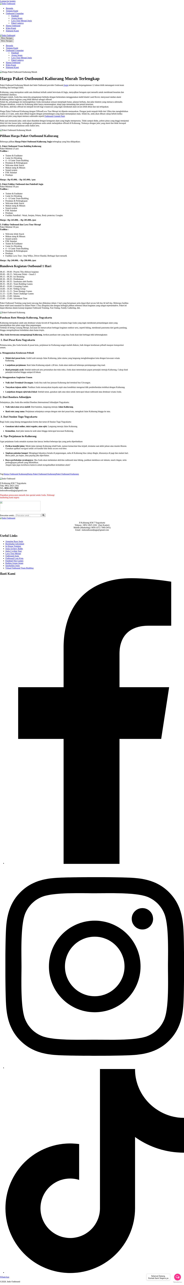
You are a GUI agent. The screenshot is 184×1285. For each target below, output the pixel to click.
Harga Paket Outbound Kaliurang (41, 474)
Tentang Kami (12, 11)
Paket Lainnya (17, 23)
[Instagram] (94, 1068)
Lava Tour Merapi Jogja (21, 21)
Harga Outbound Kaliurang (15, 474)
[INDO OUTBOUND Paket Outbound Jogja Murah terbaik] (7, 3)
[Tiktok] (94, 1272)
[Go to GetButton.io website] (177, 1282)
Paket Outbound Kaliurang (67, 474)
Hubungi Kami (12, 31)
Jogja (65, 85)
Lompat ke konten (7, 1)
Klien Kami (11, 28)
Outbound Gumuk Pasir (54, 116)
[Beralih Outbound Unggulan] (47, 50)
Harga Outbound (13, 26)
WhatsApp (4, 1277)
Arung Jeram (16, 18)
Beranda (9, 8)
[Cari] (43, 515)
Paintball (15, 16)
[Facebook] (94, 863)
